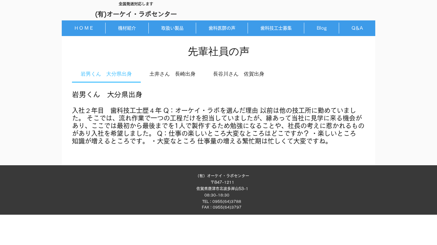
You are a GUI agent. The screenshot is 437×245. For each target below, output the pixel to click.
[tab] (106, 74)
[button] (172, 28)
